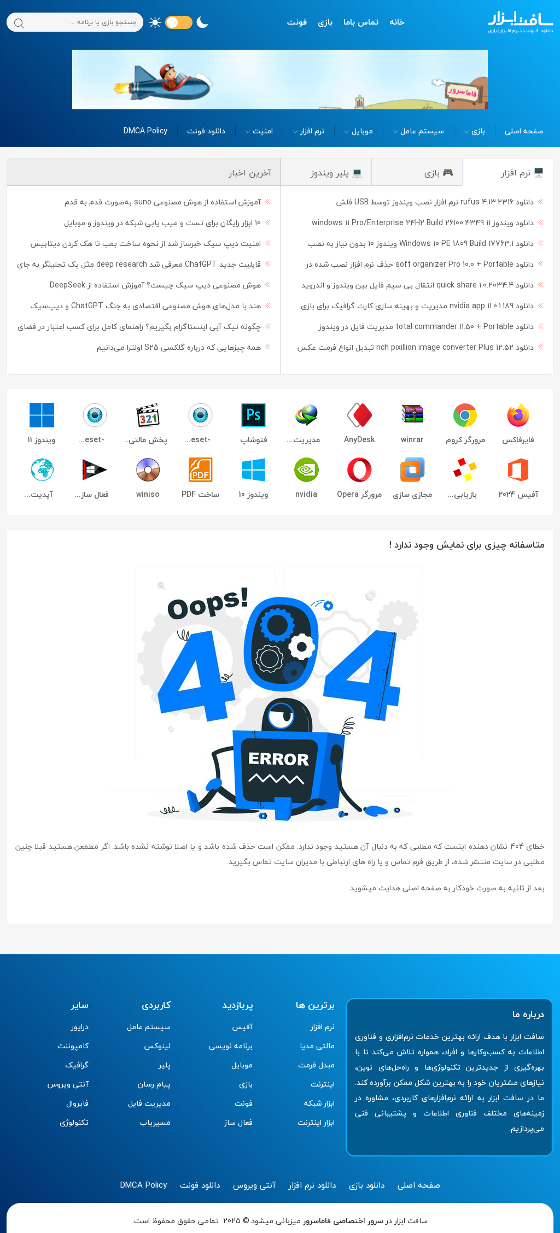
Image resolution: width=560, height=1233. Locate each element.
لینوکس (157, 1046)
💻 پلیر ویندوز (337, 172)
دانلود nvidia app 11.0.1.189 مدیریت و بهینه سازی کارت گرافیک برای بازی (417, 306)
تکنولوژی (74, 1122)
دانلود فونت (206, 131)
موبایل (362, 131)
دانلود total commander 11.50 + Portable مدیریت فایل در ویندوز (426, 326)
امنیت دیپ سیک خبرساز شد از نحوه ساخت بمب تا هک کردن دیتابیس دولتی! (151, 245)
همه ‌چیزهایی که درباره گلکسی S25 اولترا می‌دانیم (179, 347)
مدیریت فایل (149, 1103)
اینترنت (323, 1084)
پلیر (165, 1065)
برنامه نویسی (231, 1046)
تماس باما (360, 22)
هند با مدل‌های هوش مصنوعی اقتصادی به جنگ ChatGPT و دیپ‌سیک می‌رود (151, 307)
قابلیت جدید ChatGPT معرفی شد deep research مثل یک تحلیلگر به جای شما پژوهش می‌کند (144, 265)
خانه (397, 22)
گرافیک (77, 1065)
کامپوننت (73, 1046)
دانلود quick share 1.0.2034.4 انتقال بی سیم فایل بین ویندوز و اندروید (417, 285)
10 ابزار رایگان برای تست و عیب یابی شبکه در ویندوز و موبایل (162, 223)
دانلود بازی (366, 1185)
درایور (80, 1027)
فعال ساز (238, 1122)
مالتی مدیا (317, 1046)
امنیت (263, 131)
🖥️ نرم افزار (522, 172)
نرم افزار (312, 131)
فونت (297, 22)
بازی (325, 22)
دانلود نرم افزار (312, 1185)
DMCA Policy (145, 131)
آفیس (242, 1027)
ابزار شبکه (319, 1103)
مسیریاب (155, 1122)
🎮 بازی (438, 172)
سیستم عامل (422, 131)
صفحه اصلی (524, 131)
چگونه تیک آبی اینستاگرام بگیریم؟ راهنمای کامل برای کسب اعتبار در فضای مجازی (145, 328)
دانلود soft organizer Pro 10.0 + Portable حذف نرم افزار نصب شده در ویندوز (425, 265)
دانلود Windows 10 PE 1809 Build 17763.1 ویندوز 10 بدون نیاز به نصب (420, 243)
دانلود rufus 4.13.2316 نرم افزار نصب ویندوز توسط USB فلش (435, 202)
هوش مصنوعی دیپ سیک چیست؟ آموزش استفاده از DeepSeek (155, 285)
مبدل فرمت (316, 1065)
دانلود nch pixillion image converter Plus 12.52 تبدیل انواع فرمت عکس (415, 347)
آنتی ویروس (68, 1084)
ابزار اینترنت (316, 1122)
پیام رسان (154, 1084)
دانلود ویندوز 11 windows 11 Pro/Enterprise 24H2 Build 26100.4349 (423, 223)
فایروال (77, 1103)
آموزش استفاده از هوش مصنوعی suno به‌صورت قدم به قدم (163, 202)
